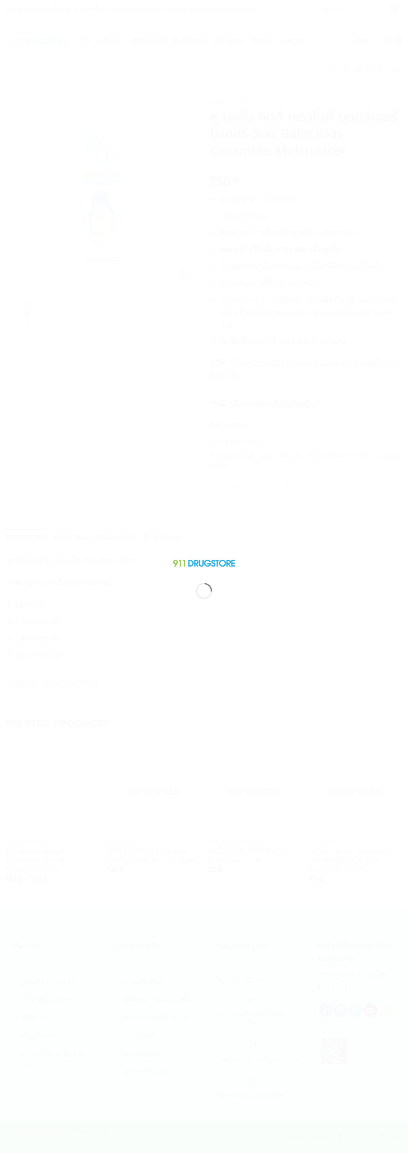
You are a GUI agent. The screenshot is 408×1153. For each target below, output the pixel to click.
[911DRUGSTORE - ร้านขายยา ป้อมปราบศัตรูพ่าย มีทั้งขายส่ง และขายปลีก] (204, 562)
